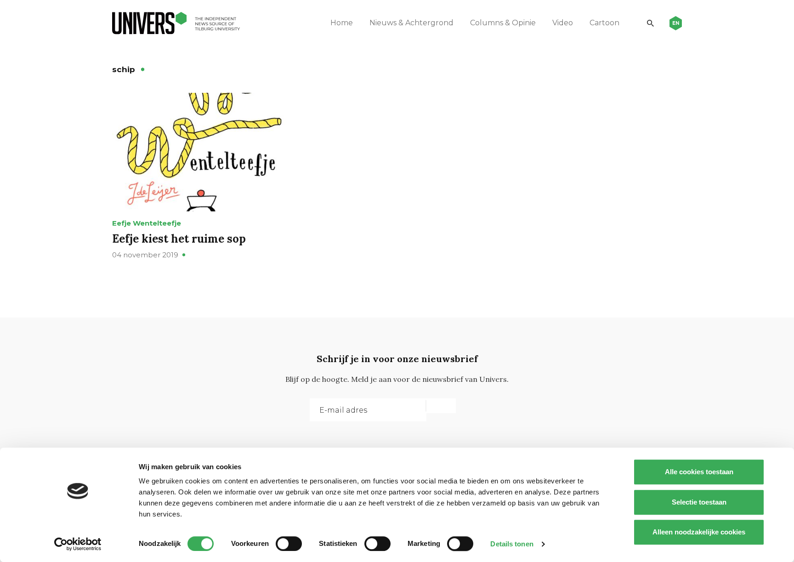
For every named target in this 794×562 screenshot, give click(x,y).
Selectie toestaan (699, 502)
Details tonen (511, 544)
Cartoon (604, 22)
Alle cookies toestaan (699, 472)
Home (341, 22)
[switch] (289, 543)
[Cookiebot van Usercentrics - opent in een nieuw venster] (78, 544)
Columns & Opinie (503, 22)
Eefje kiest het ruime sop (179, 239)
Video (562, 22)
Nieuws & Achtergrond (411, 22)
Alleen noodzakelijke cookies (698, 532)
